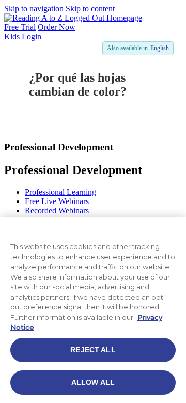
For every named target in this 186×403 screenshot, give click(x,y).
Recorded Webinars (57, 210)
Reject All (92, 350)
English (159, 48)
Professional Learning (60, 192)
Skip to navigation (34, 8)
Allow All (93, 382)
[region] (93, 310)
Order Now (56, 27)
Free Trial (20, 27)
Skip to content (90, 8)
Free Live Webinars (57, 201)
